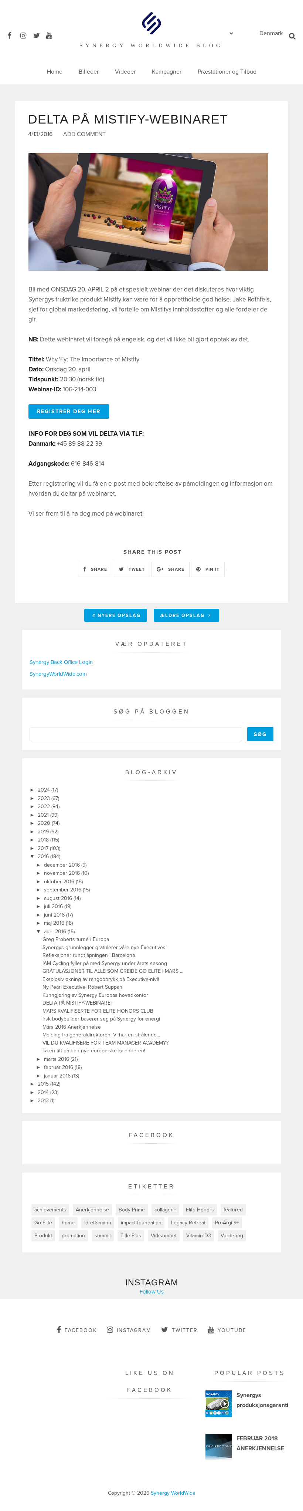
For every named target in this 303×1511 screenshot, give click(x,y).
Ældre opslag (183, 615)
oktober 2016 (60, 881)
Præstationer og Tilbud (227, 71)
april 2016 (56, 931)
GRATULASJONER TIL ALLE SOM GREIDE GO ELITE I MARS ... (112, 971)
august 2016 (59, 898)
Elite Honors (200, 1210)
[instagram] (26, 34)
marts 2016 (57, 1059)
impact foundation (141, 1223)
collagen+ (165, 1210)
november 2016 (62, 873)
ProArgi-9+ (227, 1223)
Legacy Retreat (188, 1223)
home (68, 1223)
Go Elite (43, 1223)
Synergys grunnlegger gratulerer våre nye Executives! (104, 947)
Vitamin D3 (198, 1235)
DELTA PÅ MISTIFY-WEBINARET (77, 1003)
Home (54, 71)
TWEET (136, 569)
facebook (81, 1330)
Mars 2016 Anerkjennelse (71, 1027)
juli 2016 (54, 906)
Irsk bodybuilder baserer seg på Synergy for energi (101, 1019)
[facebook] (13, 34)
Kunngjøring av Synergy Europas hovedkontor (95, 995)
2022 (44, 806)
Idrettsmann (97, 1223)
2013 (44, 1100)
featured (233, 1210)
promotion (73, 1235)
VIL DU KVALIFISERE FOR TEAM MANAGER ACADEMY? (105, 1043)
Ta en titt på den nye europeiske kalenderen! (93, 1051)
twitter (185, 1330)
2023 (44, 798)
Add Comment (84, 134)
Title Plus (130, 1235)
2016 (44, 856)
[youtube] (52, 34)
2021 (44, 815)
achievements (50, 1210)
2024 (44, 790)
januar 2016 (58, 1076)
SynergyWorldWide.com (58, 674)
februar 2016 (59, 1067)
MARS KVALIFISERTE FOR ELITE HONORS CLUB (97, 1011)
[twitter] (39, 34)
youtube (232, 1330)
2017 (44, 848)
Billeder (89, 71)
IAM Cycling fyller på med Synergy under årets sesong (104, 963)
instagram (134, 1330)
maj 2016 (55, 923)
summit (103, 1235)
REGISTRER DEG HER (69, 411)
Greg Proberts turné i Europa (75, 939)
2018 (44, 840)
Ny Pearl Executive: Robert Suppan (82, 987)
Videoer (125, 71)
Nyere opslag (119, 615)
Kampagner (166, 71)
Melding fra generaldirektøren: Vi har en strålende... (101, 1035)
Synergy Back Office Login (61, 662)
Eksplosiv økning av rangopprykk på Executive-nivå (100, 979)
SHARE (98, 569)
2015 (44, 1084)
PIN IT (211, 569)
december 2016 (62, 865)
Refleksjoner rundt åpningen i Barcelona (88, 955)
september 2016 (63, 890)
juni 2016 (55, 915)
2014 (44, 1092)
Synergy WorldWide (173, 1493)
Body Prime (132, 1210)
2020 (45, 823)
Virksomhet (164, 1235)
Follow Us (152, 1291)
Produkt (43, 1235)
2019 (44, 832)
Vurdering (232, 1235)
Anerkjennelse (92, 1210)
